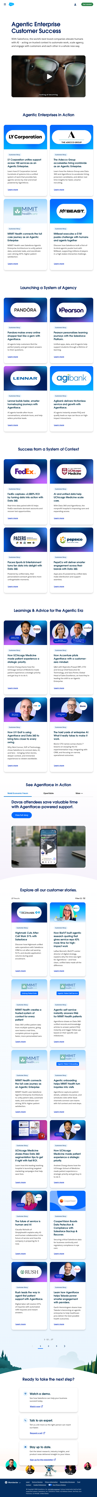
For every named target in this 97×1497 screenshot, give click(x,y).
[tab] (18, 793)
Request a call (36, 1433)
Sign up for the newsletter (41, 1459)
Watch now (35, 1406)
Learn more (13, 189)
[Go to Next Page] (64, 1346)
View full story (21, 815)
